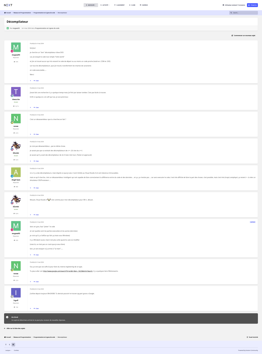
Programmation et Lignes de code (47, 28)
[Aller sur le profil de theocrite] (16, 92)
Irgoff (16, 300)
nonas (16, 126)
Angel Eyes (16, 180)
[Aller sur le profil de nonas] (16, 118)
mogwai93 (16, 28)
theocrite (16, 99)
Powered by (248, 350)
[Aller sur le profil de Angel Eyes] (16, 172)
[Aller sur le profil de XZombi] (16, 145)
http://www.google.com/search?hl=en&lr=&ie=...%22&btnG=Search (68, 271)
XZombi (16, 153)
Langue (7, 350)
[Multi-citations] (30, 80)
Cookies (16, 350)
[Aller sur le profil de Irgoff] (16, 293)
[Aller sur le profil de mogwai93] (8, 28)
